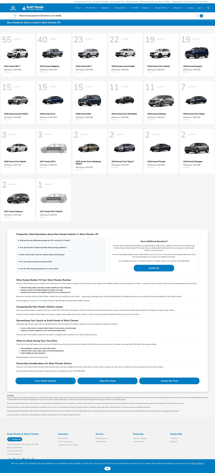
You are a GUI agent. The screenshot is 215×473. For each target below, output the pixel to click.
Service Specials (101, 442)
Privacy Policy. (197, 463)
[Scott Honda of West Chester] (26, 7)
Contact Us (154, 268)
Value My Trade (138, 442)
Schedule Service (101, 438)
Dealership (176, 433)
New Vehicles (63, 438)
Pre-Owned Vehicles (65, 442)
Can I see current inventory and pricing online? (36, 262)
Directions (174, 442)
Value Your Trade (107, 380)
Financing (138, 433)
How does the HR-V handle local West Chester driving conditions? (43, 247)
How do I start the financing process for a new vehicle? (39, 269)
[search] (208, 8)
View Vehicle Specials (45, 380)
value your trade (160, 254)
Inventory (63, 433)
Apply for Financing (140, 438)
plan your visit (37, 301)
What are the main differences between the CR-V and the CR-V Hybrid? (45, 240)
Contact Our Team (169, 380)
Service (99, 433)
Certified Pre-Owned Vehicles (68, 445)
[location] (141, 2)
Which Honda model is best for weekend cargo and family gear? (42, 255)
